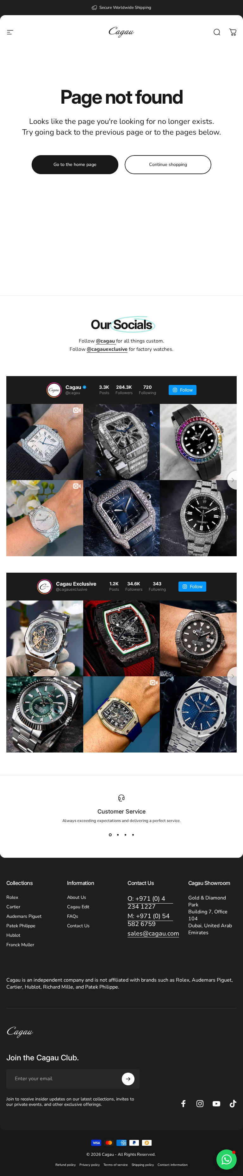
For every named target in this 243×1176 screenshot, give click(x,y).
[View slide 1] (110, 835)
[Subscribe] (128, 1079)
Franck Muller (20, 945)
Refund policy (65, 1164)
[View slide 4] (133, 835)
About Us (76, 897)
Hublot (13, 935)
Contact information (173, 1164)
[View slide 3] (125, 835)
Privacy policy (89, 1164)
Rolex (12, 897)
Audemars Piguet (23, 916)
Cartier (13, 907)
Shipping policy (143, 1164)
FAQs (72, 916)
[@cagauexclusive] (44, 586)
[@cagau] (54, 390)
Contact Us (78, 926)
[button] (226, 1159)
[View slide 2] (118, 835)
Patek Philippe (20, 926)
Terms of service (115, 1164)
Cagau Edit (78, 907)
